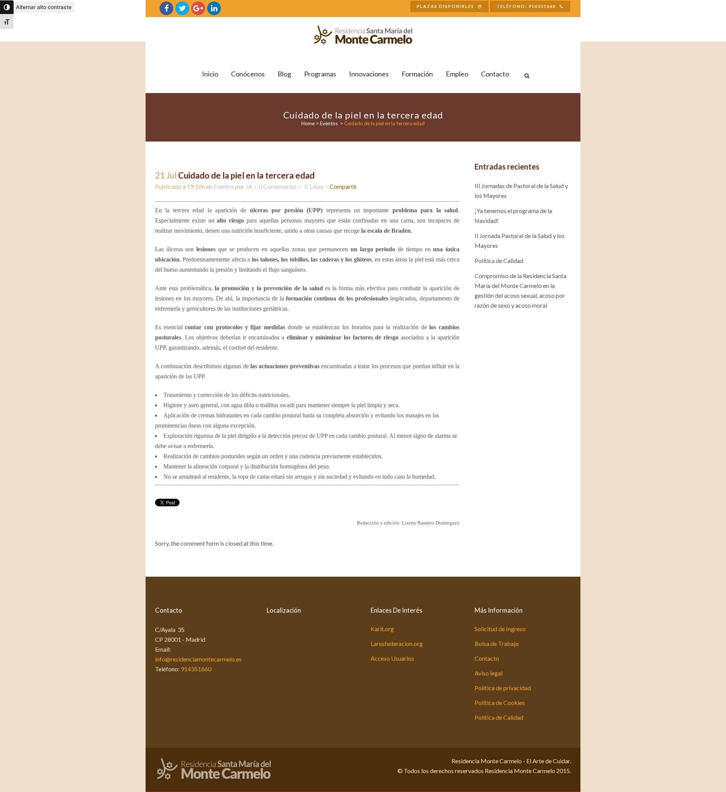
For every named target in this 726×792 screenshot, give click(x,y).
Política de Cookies (500, 702)
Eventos (329, 123)
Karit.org (382, 628)
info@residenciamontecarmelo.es (198, 659)
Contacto (487, 658)
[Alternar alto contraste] (7, 7)
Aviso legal (489, 673)
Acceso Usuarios (392, 658)
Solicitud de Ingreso (500, 628)
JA (248, 186)
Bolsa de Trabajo (497, 643)
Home (308, 123)
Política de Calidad (499, 260)
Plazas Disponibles (445, 6)
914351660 (196, 668)
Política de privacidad (503, 687)
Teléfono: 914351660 (526, 6)
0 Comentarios (278, 186)
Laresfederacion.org (397, 643)
